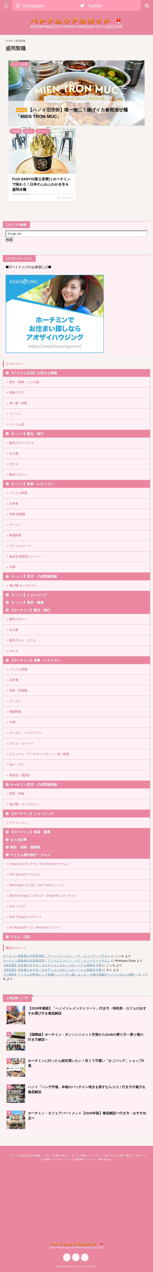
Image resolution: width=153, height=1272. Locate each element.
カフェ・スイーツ (21, 743)
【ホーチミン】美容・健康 (30, 832)
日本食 (13, 503)
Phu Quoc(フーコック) (24, 874)
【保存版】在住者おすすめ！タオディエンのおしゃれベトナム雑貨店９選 (52, 965)
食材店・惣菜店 (19, 775)
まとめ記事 (18, 839)
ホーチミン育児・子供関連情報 (33, 784)
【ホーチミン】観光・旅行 (30, 610)
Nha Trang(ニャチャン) (25, 916)
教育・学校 (16, 793)
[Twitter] (75, 1257)
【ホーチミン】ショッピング (32, 813)
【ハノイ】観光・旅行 (27, 434)
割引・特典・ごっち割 (24, 382)
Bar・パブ (16, 764)
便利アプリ (16, 392)
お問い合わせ (104, 1159)
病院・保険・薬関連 (25, 847)
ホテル (13, 464)
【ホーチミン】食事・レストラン (35, 660)
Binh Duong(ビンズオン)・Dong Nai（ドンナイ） (43, 895)
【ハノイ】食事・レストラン (32, 484)
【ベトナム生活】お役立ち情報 (33, 373)
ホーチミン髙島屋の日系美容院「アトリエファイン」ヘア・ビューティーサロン (56, 956)
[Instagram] (67, 1257)
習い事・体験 (18, 403)
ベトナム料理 (18, 492)
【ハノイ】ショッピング (28, 595)
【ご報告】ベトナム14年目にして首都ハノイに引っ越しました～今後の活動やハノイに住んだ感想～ (70, 974)
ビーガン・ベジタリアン (25, 732)
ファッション (18, 822)
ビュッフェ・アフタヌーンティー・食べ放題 (39, 754)
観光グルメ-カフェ (21, 442)
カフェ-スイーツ (20, 545)
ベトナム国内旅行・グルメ (30, 855)
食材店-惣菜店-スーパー (25, 556)
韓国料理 (15, 535)
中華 (12, 567)
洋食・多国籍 (18, 690)
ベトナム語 (16, 424)
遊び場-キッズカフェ (23, 585)
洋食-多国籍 (17, 514)
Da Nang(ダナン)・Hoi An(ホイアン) (34, 927)
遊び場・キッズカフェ (24, 804)
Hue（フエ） (18, 906)
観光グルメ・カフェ (22, 640)
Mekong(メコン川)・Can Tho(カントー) (36, 885)
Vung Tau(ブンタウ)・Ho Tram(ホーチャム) (38, 863)
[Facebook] (84, 1257)
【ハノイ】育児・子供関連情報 (33, 576)
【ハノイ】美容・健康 (27, 602)
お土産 (13, 453)
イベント (15, 413)
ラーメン (15, 524)
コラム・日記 (20, 937)
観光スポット (18, 474)
